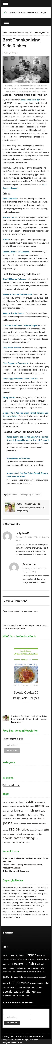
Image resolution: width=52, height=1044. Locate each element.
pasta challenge (20, 824)
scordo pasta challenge (19, 838)
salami (12, 834)
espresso (39, 805)
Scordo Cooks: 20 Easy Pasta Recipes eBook (22, 865)
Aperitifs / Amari (10, 217)
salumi (19, 834)
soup (39, 838)
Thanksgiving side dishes (29, 495)
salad (46, 830)
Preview (25, 685)
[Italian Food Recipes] (25, 12)
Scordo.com (29, 564)
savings (40, 834)
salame (6, 834)
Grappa (6, 239)
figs (26, 811)
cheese (6, 806)
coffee (19, 806)
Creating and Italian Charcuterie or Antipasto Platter (26, 858)
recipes (25, 829)
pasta (8, 823)
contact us (10, 918)
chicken (13, 806)
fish (31, 810)
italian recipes (33, 815)
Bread (22, 802)
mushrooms (21, 818)
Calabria (31, 801)
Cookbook (26, 806)
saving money (29, 834)
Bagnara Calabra (8, 802)
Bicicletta (7, 861)
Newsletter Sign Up (13, 739)
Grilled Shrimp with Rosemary (16, 871)
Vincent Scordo (11, 53)
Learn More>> (17, 722)
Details (16, 685)
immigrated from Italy (30, 100)
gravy (4, 815)
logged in (17, 611)
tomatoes (7, 842)
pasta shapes (32, 824)
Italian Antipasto (10, 198)
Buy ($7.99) (35, 685)
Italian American (10, 32)
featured (18, 810)
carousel (41, 802)
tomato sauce (18, 842)
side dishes (12, 495)
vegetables (44, 32)
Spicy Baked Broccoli (12, 348)
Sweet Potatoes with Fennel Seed (17, 294)
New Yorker (31, 818)
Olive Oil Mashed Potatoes (14, 279)
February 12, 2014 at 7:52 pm (28, 537)
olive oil (40, 818)
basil (16, 802)
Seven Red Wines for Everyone (16, 252)
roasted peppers (36, 830)
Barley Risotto (9, 397)
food (37, 811)
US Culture (33, 32)
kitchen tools (7, 818)
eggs (32, 806)
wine (27, 842)
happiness (11, 815)
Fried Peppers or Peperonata (15, 363)
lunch (14, 818)
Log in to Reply (30, 571)
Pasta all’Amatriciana (12, 868)
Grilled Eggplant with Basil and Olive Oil (20, 379)
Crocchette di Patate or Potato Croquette (21, 325)
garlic (43, 811)
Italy (42, 814)
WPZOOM (17, 1042)
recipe (14, 829)
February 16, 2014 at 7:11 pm (35, 568)
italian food (22, 815)
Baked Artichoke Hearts (13, 313)
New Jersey (23, 32)
